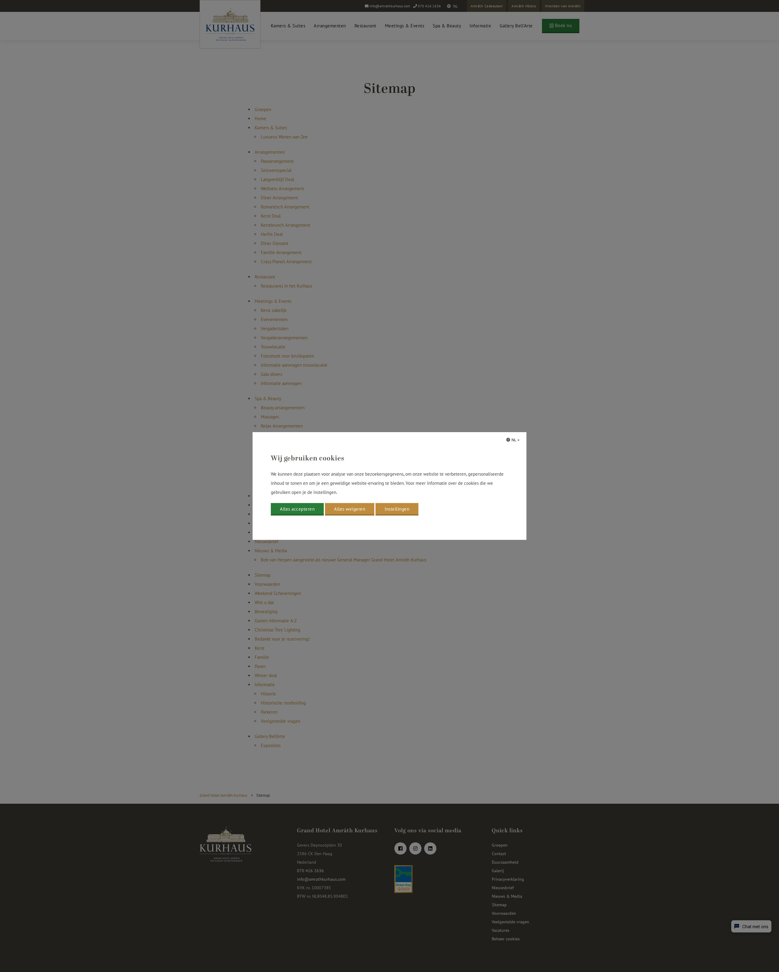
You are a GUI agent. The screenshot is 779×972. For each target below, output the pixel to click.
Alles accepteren (297, 509)
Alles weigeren (349, 509)
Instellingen (397, 509)
